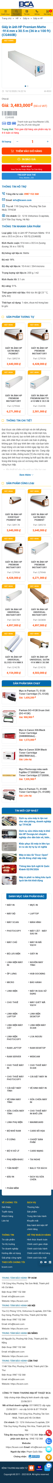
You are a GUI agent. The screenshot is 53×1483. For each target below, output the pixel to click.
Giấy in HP (38, 18)
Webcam (35, 1056)
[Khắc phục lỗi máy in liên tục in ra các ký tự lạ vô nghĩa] (9, 846)
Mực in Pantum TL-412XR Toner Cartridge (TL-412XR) (34, 790)
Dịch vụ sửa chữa (37, 1178)
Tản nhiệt (13, 1168)
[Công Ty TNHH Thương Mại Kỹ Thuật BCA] (26, 4)
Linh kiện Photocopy (14, 1038)
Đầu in (10, 1176)
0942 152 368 (36, 1438)
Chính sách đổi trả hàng (38, 1253)
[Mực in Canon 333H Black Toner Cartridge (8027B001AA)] (9, 755)
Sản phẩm (32, 1211)
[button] (25, 86)
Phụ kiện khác (15, 1159)
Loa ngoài (36, 1036)
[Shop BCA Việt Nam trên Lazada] (39, 1468)
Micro (10, 982)
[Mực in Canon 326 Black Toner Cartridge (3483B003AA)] (9, 736)
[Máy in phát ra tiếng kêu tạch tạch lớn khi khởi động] (9, 880)
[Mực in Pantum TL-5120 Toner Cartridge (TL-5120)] (9, 696)
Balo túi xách (38, 1168)
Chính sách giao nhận (37, 1244)
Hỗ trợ (37, 14)
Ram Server (14, 1056)
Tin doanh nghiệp (10, 1248)
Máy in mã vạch (36, 943)
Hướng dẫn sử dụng (11, 1253)
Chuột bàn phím (36, 1141)
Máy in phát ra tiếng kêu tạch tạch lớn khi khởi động (35, 879)
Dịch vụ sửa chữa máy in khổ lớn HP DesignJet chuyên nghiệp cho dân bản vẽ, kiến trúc (34, 834)
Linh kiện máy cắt (15, 1026)
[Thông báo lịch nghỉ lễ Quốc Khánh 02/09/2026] (9, 869)
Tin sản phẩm (8, 1239)
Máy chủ (12, 942)
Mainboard (36, 1122)
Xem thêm (25, 474)
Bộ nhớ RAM (14, 1131)
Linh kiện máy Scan (38, 1026)
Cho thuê (12, 1002)
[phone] (48, 1433)
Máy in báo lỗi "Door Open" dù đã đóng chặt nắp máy (33, 857)
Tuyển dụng (7, 1211)
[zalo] (48, 1441)
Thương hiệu (33, 1207)
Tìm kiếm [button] (16, 14)
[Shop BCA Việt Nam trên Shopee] (31, 1468)
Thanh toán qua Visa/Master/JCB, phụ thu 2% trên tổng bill (33, 123)
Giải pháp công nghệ (11, 1257)
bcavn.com (7, 1267)
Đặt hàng (9, 41)
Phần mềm (13, 1188)
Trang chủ (6, 18)
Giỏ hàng (47, 12)
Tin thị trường (8, 1244)
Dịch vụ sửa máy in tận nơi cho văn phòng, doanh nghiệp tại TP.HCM (35, 821)
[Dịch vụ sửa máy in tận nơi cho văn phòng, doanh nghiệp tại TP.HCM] (9, 821)
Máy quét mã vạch (37, 1003)
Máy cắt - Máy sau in (38, 932)
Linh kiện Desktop (35, 1015)
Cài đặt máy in (38, 1076)
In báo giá (29, 159)
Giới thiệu (6, 1207)
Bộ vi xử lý (13, 1151)
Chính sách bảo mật (37, 1257)
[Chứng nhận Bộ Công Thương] (34, 1456)
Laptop (34, 913)
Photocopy (14, 931)
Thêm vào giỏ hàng (29, 151)
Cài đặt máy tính (14, 1089)
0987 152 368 (19, 1292)
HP (17, 18)
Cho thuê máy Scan (38, 1066)
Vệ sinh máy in (38, 1088)
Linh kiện (12, 991)
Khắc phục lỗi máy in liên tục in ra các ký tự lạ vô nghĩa (34, 845)
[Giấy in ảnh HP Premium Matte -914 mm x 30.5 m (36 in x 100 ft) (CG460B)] (26, 64)
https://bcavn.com (19, 1301)
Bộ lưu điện (13, 953)
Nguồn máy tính (36, 963)
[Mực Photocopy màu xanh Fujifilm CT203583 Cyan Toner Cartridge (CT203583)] (9, 775)
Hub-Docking (37, 973)
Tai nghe (35, 1159)
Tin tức (27, 14)
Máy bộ (11, 913)
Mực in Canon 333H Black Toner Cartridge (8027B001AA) (33, 752)
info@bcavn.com (22, 200)
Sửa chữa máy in (38, 1101)
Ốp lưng (12, 973)
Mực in (34, 905)
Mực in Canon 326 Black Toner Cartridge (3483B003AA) (32, 733)
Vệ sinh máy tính (14, 1101)
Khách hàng (7, 1216)
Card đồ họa (37, 1131)
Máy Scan (13, 922)
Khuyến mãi (32, 1220)
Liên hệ (5, 1220)
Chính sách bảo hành (37, 1248)
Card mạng (36, 1151)
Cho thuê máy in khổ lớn (38, 1112)
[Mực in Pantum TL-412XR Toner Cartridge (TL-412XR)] (9, 795)
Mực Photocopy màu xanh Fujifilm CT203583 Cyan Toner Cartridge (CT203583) (35, 772)
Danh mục (5, 14)
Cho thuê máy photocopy (15, 1078)
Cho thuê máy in (15, 1066)
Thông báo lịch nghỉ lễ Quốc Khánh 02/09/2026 (34, 868)
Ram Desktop (38, 1048)
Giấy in (26, 18)
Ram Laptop (14, 1048)
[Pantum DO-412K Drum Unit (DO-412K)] (9, 716)
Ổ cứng (11, 1139)
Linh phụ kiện (15, 1122)
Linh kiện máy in (15, 963)
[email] (48, 1449)
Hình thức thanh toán (37, 1239)
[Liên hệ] (48, 1457)
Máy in (11, 905)
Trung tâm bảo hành (37, 1216)
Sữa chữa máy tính (15, 1112)
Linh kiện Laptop (12, 1015)
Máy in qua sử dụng (38, 992)
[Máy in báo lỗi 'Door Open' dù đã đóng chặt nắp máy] (9, 857)
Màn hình (35, 922)
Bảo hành (36, 982)
